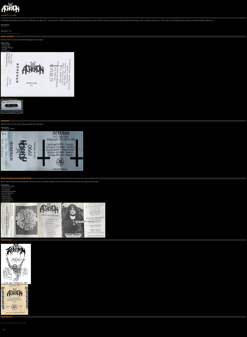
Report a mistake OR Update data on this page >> (10, 33)
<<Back (3, 329)
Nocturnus (4, 26)
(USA (11, 15)
